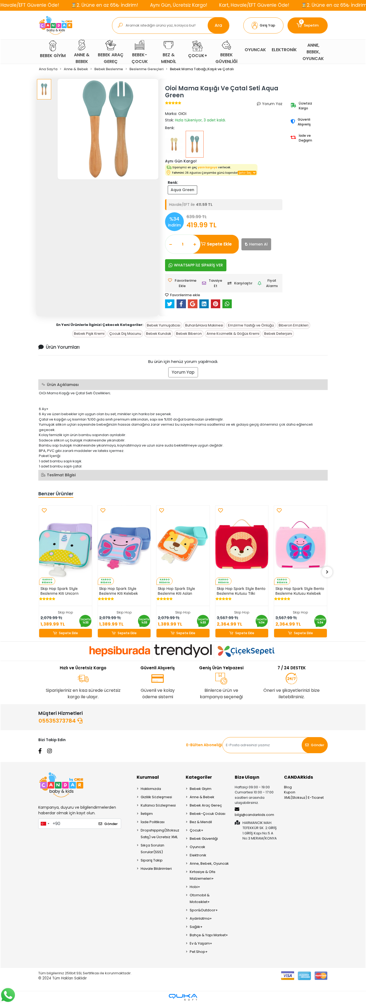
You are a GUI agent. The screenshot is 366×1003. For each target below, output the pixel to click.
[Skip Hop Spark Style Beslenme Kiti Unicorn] (65, 545)
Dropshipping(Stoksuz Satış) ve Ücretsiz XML (160, 833)
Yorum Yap (183, 372)
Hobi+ (195, 886)
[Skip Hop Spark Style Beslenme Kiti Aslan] (182, 545)
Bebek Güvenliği (204, 838)
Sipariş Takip (152, 860)
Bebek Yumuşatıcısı (163, 325)
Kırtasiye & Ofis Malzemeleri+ (202, 875)
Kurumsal (148, 777)
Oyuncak (197, 846)
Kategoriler (199, 777)
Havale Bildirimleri (156, 868)
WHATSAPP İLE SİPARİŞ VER (198, 265)
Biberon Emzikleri (293, 325)
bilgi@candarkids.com (254, 814)
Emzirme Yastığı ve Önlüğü (251, 325)
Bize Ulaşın (247, 777)
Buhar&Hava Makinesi (204, 325)
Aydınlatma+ (201, 918)
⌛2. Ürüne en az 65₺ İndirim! (104, 5)
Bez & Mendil (201, 821)
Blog (288, 787)
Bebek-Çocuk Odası (207, 813)
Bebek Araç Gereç (206, 805)
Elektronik (198, 855)
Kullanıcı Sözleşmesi (158, 805)
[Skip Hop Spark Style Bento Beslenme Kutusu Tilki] (241, 545)
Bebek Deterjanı (278, 333)
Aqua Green (182, 189)
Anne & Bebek (202, 797)
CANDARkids (298, 777)
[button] (263, 25)
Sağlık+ (196, 926)
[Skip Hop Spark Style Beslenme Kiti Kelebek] (124, 545)
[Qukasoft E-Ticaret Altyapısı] (183, 997)
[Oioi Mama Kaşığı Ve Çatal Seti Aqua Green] (195, 144)
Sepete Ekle (219, 244)
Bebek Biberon (189, 333)
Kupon (289, 792)
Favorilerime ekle (184, 295)
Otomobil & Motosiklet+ (200, 898)
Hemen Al (258, 244)
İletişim (147, 813)
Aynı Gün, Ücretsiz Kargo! (178, 5)
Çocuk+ (196, 830)
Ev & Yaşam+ (201, 943)
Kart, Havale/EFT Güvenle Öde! (254, 5)
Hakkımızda (151, 788)
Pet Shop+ (199, 951)
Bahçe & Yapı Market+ (209, 935)
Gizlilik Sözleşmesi (156, 797)
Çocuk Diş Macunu (125, 333)
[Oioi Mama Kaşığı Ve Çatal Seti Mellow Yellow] (174, 144)
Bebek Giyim (200, 788)
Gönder (317, 745)
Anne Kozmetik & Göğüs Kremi (233, 333)
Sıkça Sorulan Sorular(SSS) (152, 849)
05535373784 (58, 721)
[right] (327, 572)
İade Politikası (153, 821)
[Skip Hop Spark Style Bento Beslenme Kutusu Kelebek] (300, 545)
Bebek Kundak (158, 333)
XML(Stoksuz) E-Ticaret (304, 797)
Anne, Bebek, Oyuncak (209, 863)
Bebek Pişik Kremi (89, 333)
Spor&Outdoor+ (204, 910)
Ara (218, 25)
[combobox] (45, 824)
